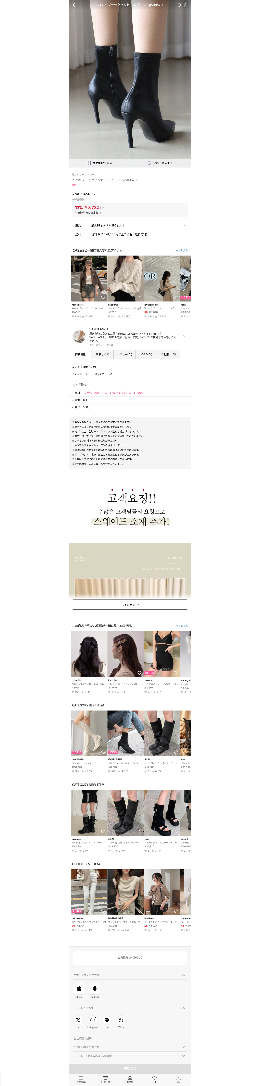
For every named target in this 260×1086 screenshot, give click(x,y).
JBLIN (147, 759)
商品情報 (80, 354)
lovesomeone (151, 305)
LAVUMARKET (115, 918)
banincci (76, 839)
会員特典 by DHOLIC (130, 957)
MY (178, 1082)
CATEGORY (81, 1082)
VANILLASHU (78, 759)
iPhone (79, 997)
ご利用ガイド (169, 354)
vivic (146, 839)
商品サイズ (102, 354)
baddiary (149, 918)
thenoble (76, 680)
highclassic (77, 305)
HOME (130, 1082)
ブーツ (93, 174)
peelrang (112, 305)
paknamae (77, 918)
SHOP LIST (105, 1082)
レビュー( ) (124, 354)
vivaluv (148, 680)
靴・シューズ (79, 174)
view (183, 336)
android (95, 997)
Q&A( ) (146, 354)
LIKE (154, 1082)
